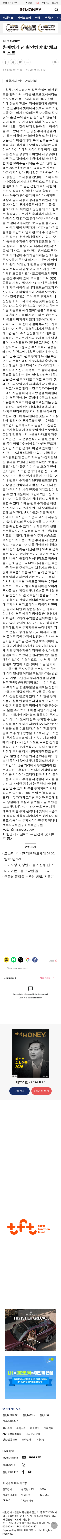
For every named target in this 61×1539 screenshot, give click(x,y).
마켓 (37, 17)
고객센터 (26, 1439)
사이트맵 (40, 1439)
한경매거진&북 (10, 2)
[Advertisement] (30, 1156)
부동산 (49, 17)
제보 (37, 2)
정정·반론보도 (10, 1439)
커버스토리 (24, 17)
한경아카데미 (10, 1495)
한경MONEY (13, 41)
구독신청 (19, 1090)
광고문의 (34, 1428)
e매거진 (45, 2)
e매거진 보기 (41, 1090)
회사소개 (7, 1428)
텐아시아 (26, 1495)
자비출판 (27, 2)
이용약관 (48, 1428)
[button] (55, 2)
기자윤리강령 (33, 1433)
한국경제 (7, 1489)
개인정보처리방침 (12, 1433)
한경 (10, 1415)
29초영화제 (27, 1500)
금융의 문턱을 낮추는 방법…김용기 (29, 877)
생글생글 (44, 1495)
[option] (30, 28)
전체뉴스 (8, 17)
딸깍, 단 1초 (12, 859)
